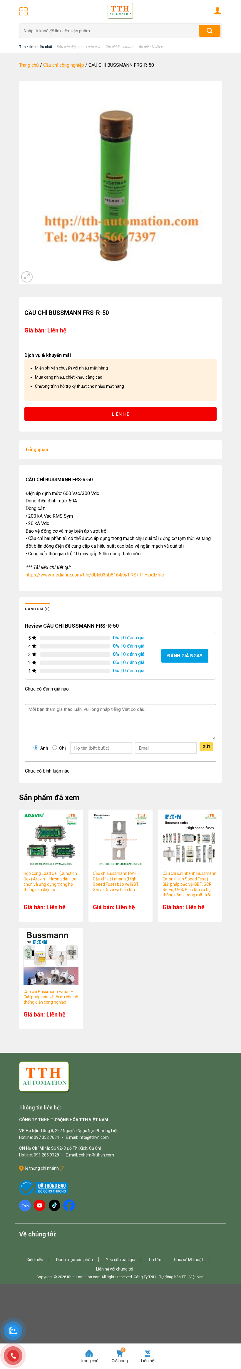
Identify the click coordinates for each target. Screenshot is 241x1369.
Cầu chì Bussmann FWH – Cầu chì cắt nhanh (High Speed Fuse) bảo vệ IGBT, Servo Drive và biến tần (116, 881)
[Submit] (209, 31)
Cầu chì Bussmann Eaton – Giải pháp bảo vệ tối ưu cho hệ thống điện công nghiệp (51, 996)
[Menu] (23, 11)
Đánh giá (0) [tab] (37, 609)
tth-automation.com (84, 1277)
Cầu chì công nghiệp (63, 65)
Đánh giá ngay (184, 655)
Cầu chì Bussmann (119, 47)
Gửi (206, 746)
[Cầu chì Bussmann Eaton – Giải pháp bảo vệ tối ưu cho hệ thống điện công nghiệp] (51, 957)
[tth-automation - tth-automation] (120, 11)
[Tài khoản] (217, 10)
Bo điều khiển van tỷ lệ (156, 47)
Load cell (93, 47)
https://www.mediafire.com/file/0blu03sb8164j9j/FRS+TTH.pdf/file (95, 575)
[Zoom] (27, 277)
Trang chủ (29, 65)
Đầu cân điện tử (68, 47)
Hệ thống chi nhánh (42, 1168)
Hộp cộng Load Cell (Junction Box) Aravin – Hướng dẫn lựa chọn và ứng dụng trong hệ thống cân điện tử (50, 881)
